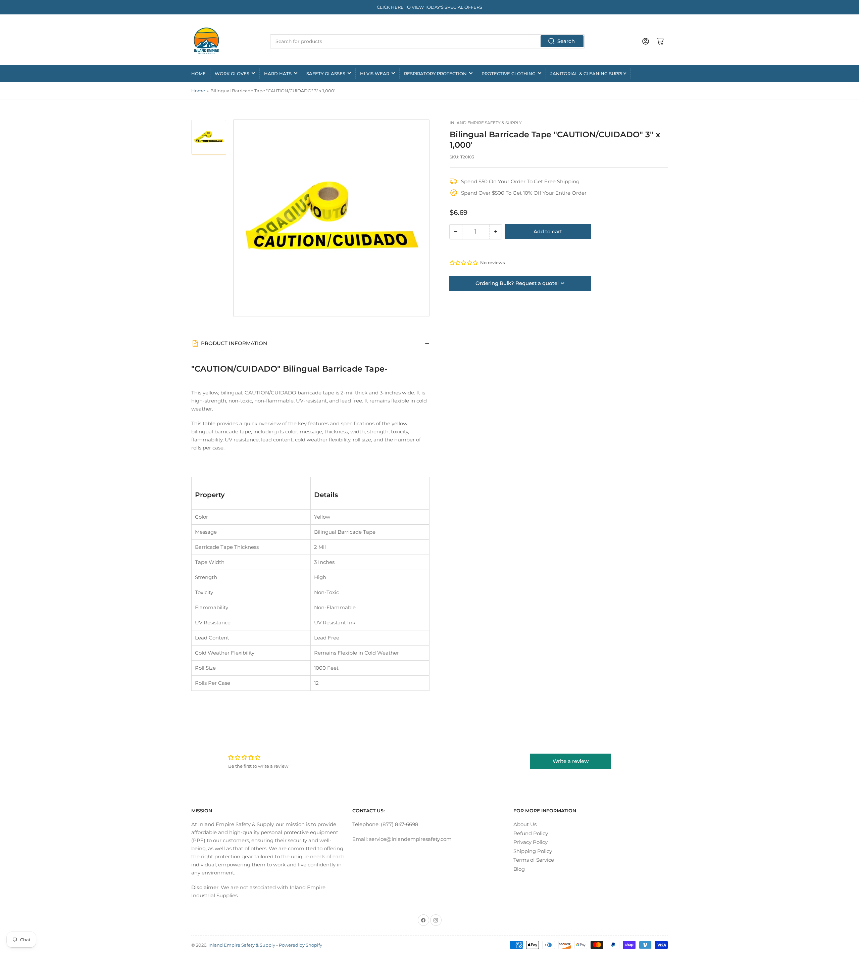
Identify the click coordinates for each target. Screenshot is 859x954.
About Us (525, 824)
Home (198, 73)
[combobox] (427, 41)
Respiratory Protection (435, 73)
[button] (464, 262)
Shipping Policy (532, 851)
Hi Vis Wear (374, 73)
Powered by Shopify (300, 945)
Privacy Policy (530, 842)
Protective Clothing (509, 73)
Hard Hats (278, 73)
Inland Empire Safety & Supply (486, 122)
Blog (519, 869)
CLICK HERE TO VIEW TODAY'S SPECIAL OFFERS (429, 7)
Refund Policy (530, 833)
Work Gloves (232, 73)
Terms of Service (533, 860)
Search (566, 41)
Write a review (571, 761)
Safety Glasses (325, 73)
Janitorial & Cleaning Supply (588, 73)
